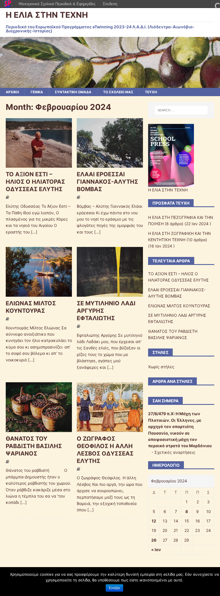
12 (154, 520)
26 (153, 540)
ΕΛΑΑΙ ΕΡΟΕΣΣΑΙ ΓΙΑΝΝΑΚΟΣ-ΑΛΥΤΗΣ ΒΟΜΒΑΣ (107, 182)
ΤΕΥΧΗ (151, 92)
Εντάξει (114, 588)
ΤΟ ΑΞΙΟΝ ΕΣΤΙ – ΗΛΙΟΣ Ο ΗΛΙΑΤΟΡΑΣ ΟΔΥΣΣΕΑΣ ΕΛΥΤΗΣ (35, 182)
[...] (34, 231)
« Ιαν (156, 549)
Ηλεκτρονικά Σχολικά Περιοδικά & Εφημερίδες (57, 4)
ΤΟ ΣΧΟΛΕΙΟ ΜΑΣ (118, 92)
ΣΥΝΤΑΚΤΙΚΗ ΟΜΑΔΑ (73, 92)
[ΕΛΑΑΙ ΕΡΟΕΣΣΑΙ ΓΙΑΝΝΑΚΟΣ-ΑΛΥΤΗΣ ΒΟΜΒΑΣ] (110, 164)
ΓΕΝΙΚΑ (37, 92)
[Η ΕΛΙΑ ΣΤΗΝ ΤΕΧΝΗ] (110, 84)
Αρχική (12, 92)
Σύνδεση (110, 4)
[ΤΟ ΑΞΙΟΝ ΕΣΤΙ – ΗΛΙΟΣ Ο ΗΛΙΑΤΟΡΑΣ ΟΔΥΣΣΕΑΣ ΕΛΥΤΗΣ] (39, 164)
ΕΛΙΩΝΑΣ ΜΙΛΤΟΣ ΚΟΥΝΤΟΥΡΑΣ (179, 305)
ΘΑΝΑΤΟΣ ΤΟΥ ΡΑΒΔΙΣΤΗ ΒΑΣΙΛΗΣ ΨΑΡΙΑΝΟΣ (34, 446)
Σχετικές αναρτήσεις (174, 452)
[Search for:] (181, 110)
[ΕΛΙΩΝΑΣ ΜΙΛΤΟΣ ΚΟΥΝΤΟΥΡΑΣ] (39, 293)
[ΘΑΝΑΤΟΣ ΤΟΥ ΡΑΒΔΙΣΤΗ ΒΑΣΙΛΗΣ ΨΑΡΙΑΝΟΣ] (39, 428)
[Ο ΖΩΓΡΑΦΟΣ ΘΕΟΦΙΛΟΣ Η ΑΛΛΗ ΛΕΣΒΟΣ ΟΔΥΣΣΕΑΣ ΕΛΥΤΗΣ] (110, 428)
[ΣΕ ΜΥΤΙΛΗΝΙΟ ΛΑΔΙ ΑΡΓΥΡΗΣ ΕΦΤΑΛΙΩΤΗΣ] (110, 293)
